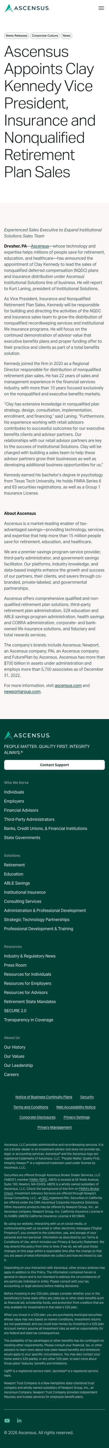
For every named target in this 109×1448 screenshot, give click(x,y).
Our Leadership (18, 1065)
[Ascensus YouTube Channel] (7, 1421)
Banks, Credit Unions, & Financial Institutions (45, 828)
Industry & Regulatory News (30, 956)
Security (87, 1097)
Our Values (14, 1056)
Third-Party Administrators (29, 819)
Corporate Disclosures (38, 1117)
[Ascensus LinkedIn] (19, 1421)
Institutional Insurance (25, 892)
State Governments (22, 837)
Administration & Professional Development (45, 910)
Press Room (15, 965)
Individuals (14, 792)
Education (13, 874)
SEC (45, 1198)
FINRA (34, 1179)
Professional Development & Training (38, 928)
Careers (11, 1074)
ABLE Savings (17, 883)
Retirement (14, 865)
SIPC (43, 1179)
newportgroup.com (22, 691)
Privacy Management (55, 1127)
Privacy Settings (77, 1117)
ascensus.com (68, 685)
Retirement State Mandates (30, 1001)
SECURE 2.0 (15, 1010)
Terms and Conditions (30, 1107)
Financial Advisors (21, 810)
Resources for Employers (27, 983)
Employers (14, 801)
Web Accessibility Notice (76, 1107)
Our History (14, 1047)
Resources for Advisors (26, 992)
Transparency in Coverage (28, 1020)
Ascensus (40, 246)
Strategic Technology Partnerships (36, 919)
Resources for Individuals (27, 974)
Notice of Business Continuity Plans (43, 1097)
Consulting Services (22, 901)
